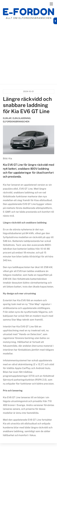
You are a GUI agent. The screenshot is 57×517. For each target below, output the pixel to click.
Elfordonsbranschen (16, 121)
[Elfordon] (28, 15)
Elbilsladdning (22, 118)
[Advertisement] (28, 51)
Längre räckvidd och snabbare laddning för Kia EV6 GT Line (27, 105)
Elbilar (7, 118)
